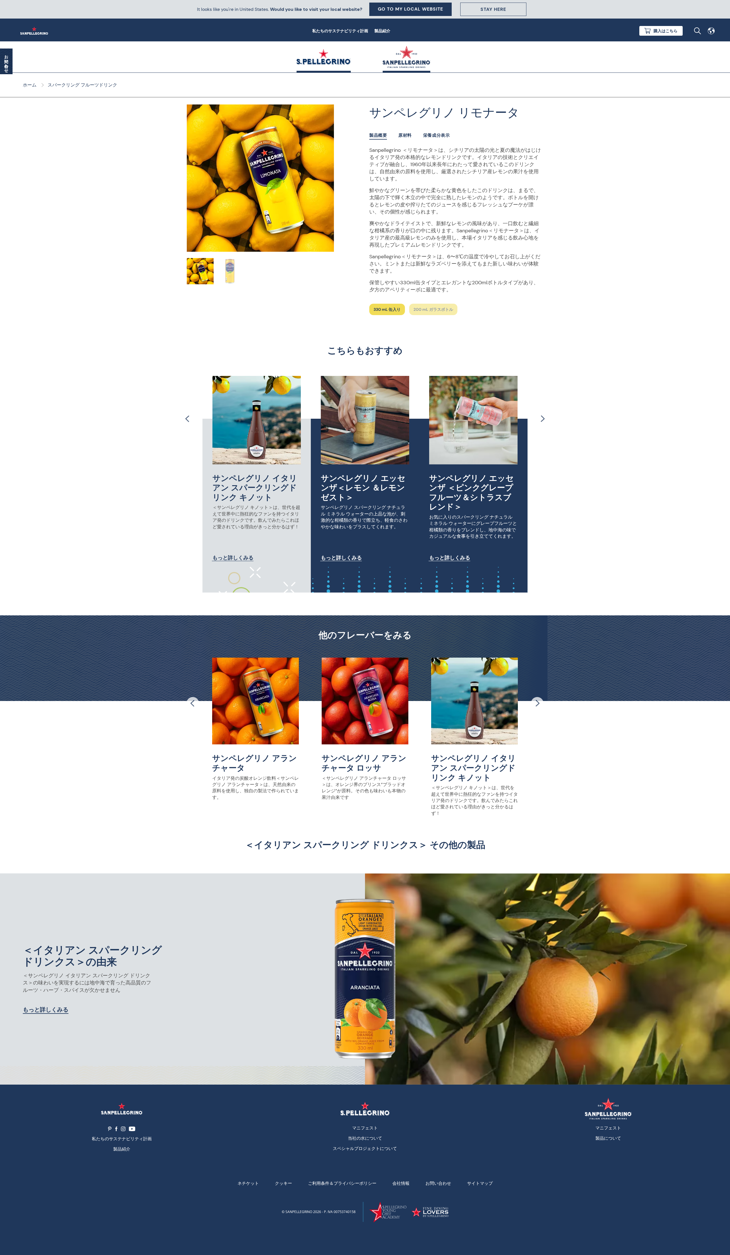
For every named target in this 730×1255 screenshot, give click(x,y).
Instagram (123, 1129)
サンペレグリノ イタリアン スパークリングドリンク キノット (254, 488)
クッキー (283, 1183)
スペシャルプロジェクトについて (365, 1148)
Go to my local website (410, 9)
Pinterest (110, 1129)
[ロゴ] (121, 1108)
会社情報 (400, 1183)
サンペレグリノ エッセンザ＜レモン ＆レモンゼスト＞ (363, 488)
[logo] (365, 1108)
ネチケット (248, 1183)
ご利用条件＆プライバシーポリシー (342, 1183)
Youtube (132, 1129)
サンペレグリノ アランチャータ (254, 763)
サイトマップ (480, 1183)
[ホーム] (35, 31)
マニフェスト (365, 1128)
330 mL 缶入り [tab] (387, 309)
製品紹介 (382, 30)
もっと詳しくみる (233, 557)
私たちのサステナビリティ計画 (340, 30)
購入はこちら (666, 30)
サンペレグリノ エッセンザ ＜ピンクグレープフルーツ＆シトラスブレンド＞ (471, 492)
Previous (187, 418)
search (697, 31)
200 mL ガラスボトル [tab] (433, 309)
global (711, 31)
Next (542, 418)
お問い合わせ (438, 1183)
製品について (608, 1138)
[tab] (378, 135)
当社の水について (365, 1138)
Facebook (116, 1129)
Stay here (493, 9)
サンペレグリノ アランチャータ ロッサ (364, 763)
